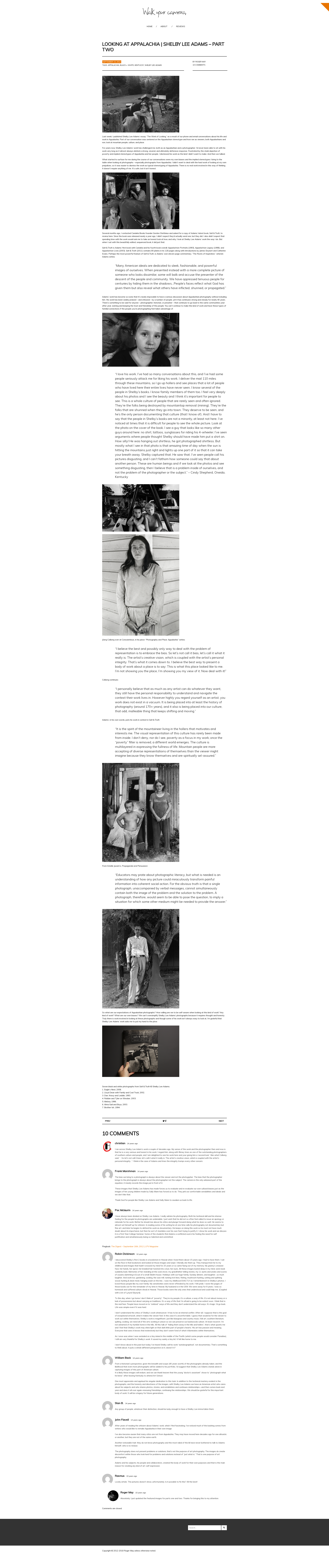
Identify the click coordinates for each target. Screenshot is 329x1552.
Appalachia (113, 65)
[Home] (164, 12)
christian (120, 1143)
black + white (127, 65)
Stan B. (119, 1403)
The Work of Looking (156, 136)
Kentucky (139, 65)
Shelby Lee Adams (153, 65)
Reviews (180, 26)
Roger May (200, 62)
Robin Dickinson (125, 1253)
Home (149, 26)
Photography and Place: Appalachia (162, 639)
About (164, 26)
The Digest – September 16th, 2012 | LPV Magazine (134, 1246)
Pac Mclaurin (122, 1210)
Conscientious (128, 639)
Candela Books (138, 233)
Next (221, 1121)
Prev (107, 1121)
